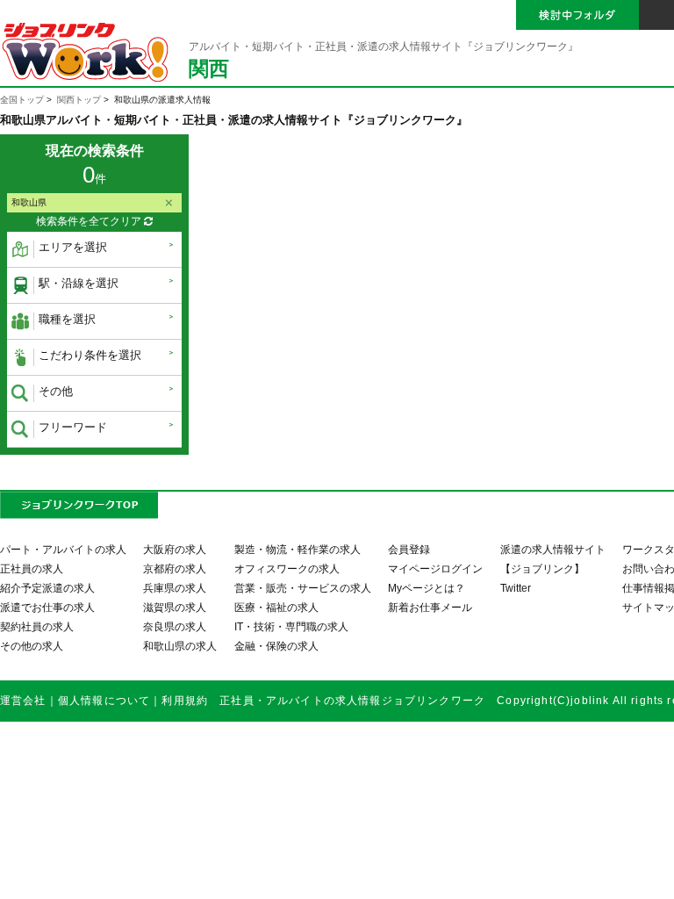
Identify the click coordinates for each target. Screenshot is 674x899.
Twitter (515, 587)
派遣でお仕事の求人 (47, 607)
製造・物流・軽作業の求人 (297, 549)
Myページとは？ (426, 587)
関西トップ (79, 99)
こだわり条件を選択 (90, 355)
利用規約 (184, 700)
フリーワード (73, 427)
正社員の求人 (31, 568)
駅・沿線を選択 (78, 283)
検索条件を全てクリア (90, 221)
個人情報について (104, 700)
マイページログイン (435, 568)
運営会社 (23, 700)
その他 (56, 391)
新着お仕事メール (430, 607)
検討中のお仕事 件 (544, 871)
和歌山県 (29, 202)
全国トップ (22, 99)
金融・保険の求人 (276, 645)
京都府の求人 (174, 568)
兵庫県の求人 (174, 587)
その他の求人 (31, 645)
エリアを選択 (73, 247)
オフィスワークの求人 (287, 568)
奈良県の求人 (174, 626)
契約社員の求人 (37, 626)
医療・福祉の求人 (276, 607)
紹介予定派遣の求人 (47, 587)
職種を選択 (67, 319)
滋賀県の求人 (174, 607)
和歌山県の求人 (180, 645)
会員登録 (409, 549)
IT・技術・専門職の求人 (291, 626)
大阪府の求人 (174, 549)
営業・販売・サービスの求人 (302, 587)
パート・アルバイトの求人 (63, 549)
